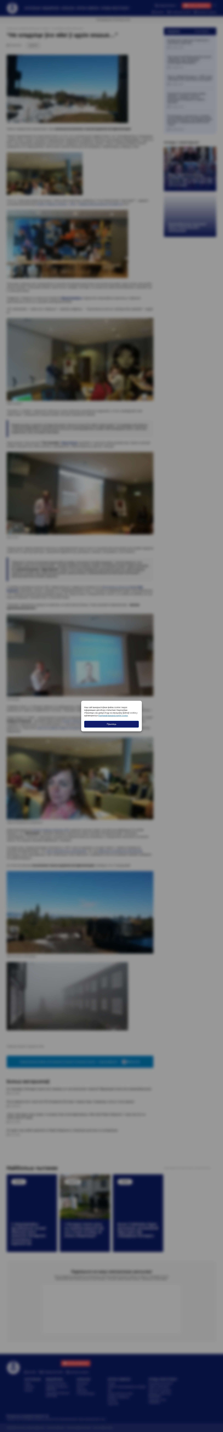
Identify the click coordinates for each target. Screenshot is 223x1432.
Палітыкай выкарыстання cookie (113, 715)
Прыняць (111, 724)
